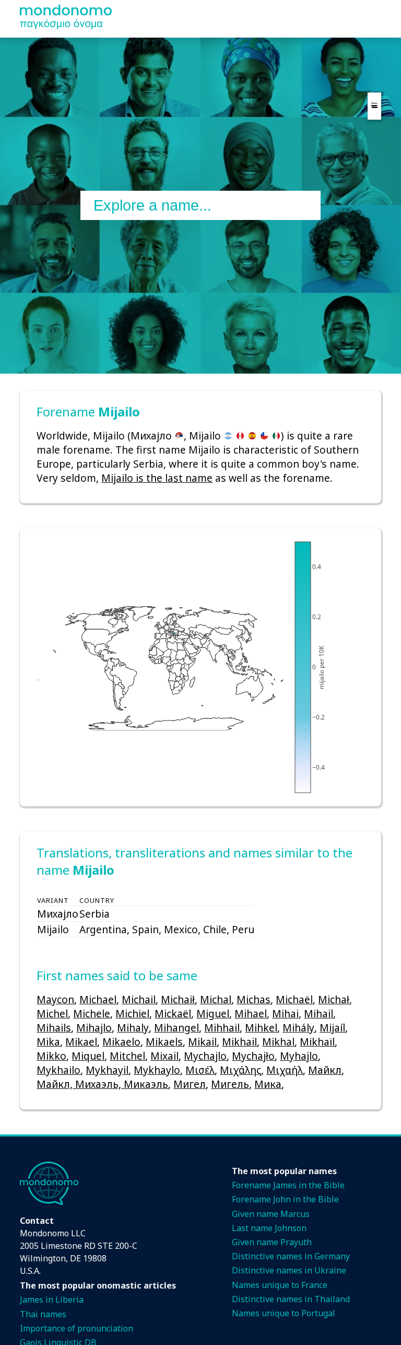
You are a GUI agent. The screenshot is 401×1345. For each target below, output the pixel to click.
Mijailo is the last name (157, 478)
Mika (48, 1042)
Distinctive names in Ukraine (289, 1270)
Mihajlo (94, 1028)
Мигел (189, 1084)
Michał (333, 999)
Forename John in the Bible (285, 1199)
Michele (91, 1013)
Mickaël (173, 1013)
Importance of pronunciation (76, 1328)
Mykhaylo (157, 1070)
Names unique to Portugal (283, 1313)
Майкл (324, 1070)
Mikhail (239, 1042)
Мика (267, 1084)
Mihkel (261, 1028)
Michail (139, 999)
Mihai (285, 1013)
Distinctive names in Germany (291, 1256)
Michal (215, 999)
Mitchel (127, 1056)
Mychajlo (205, 1056)
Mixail (164, 1056)
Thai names (43, 1314)
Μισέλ (200, 1070)
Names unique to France (279, 1285)
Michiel (132, 1013)
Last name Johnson (269, 1228)
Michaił (178, 999)
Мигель (230, 1084)
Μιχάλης (240, 1070)
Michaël (294, 999)
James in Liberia (52, 1299)
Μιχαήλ (284, 1070)
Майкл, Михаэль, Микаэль (102, 1084)
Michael (97, 999)
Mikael (81, 1042)
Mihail (318, 1013)
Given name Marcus (271, 1214)
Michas (253, 999)
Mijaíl (332, 1028)
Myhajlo (299, 1056)
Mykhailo (58, 1070)
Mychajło (253, 1056)
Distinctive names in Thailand (291, 1299)
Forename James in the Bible (288, 1185)
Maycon (55, 999)
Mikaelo (121, 1042)
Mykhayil (107, 1070)
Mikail (202, 1042)
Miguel (212, 1013)
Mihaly (133, 1028)
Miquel (88, 1056)
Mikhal (278, 1042)
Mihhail (222, 1028)
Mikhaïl (317, 1042)
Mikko (51, 1056)
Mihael (250, 1013)
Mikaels (164, 1042)
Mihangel (176, 1028)
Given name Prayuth (272, 1242)
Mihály (298, 1028)
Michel (52, 1013)
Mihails (54, 1028)
